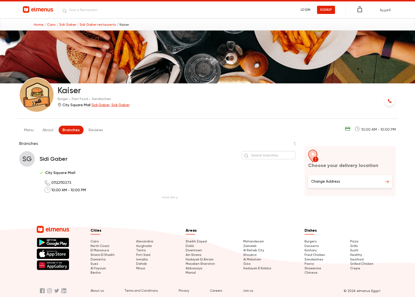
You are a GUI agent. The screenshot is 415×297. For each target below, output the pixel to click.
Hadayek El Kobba (257, 268)
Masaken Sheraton (200, 264)
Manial (191, 272)
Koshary (311, 250)
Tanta (141, 250)
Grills (354, 246)
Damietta (98, 259)
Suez (94, 264)
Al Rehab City (253, 250)
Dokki (190, 246)
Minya (140, 268)
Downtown (194, 250)
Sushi (354, 250)
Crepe (355, 268)
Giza (246, 264)
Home (39, 24)
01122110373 (61, 182)
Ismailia (142, 259)
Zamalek (250, 246)
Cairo (95, 241)
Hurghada (144, 246)
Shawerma (313, 268)
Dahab (141, 264)
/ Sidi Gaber (67, 24)
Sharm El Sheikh (103, 255)
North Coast (100, 246)
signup (326, 10)
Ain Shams (193, 255)
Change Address (325, 181)
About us (97, 290)
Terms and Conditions (141, 290)
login (305, 10)
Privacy (184, 290)
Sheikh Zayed (196, 241)
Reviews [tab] (96, 130)
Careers (216, 290)
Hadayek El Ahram (200, 259)
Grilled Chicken (361, 264)
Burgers (311, 241)
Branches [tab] (71, 130)
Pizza (354, 241)
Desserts (312, 246)
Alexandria (144, 241)
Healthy (356, 255)
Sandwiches (314, 259)
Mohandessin (253, 241)
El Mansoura (100, 250)
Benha (96, 272)
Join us (248, 290)
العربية (385, 10)
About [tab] (48, 130)
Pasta (309, 264)
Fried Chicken (315, 255)
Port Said (143, 255)
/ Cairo (50, 24)
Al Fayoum (98, 268)
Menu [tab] (29, 130)
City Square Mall (60, 172)
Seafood (357, 259)
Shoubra (249, 255)
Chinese (311, 272)
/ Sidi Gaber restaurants (97, 24)
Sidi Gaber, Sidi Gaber (111, 105)
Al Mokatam (252, 259)
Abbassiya (194, 268)
